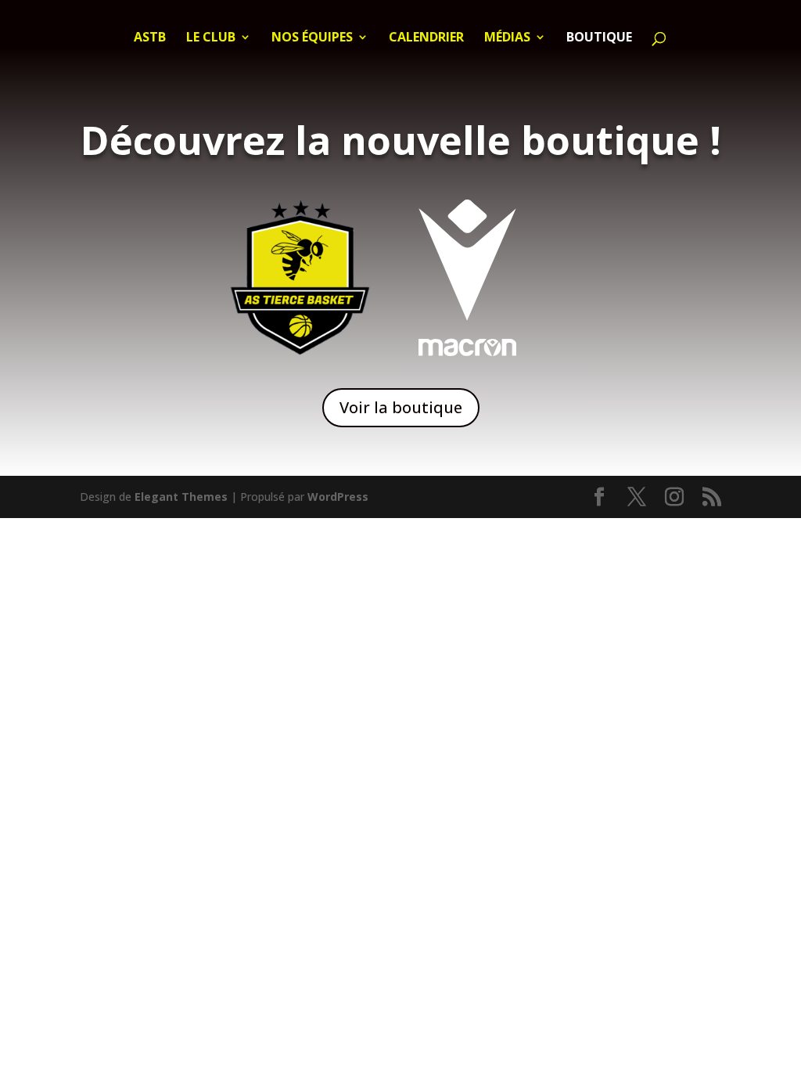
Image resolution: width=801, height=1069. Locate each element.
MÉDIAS (507, 38)
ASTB (150, 38)
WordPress (337, 496)
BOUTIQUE (599, 38)
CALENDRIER (426, 38)
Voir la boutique (400, 407)
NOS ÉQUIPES (312, 38)
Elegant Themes (181, 496)
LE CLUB (210, 38)
